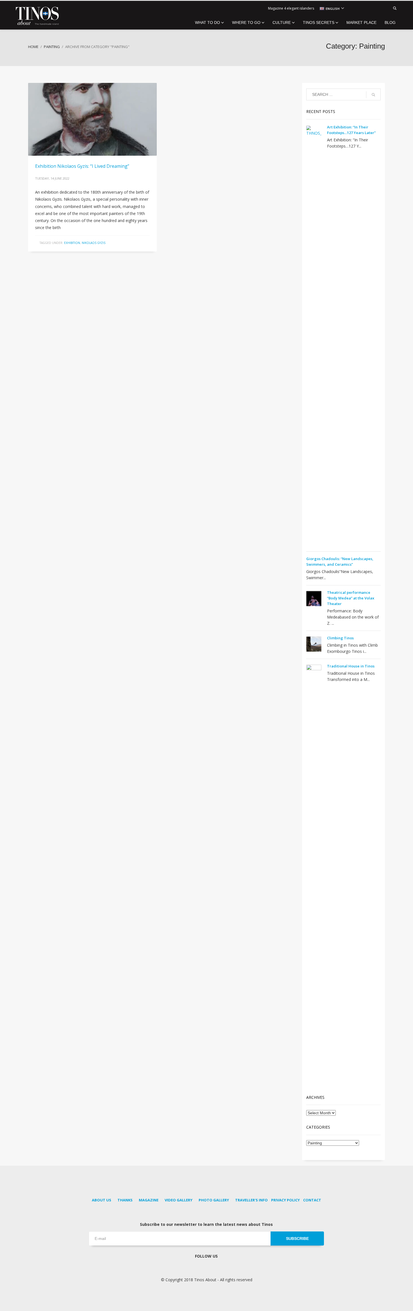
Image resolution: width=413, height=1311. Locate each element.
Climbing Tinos (340, 637)
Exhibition (72, 243)
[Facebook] (355, 8)
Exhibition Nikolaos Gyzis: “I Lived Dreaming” (82, 166)
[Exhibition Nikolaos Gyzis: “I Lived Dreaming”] (92, 119)
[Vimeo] (380, 8)
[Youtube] (372, 8)
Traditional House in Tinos (351, 666)
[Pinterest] (364, 8)
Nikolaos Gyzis (93, 243)
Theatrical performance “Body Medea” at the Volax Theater (350, 598)
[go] (373, 95)
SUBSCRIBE (297, 1238)
